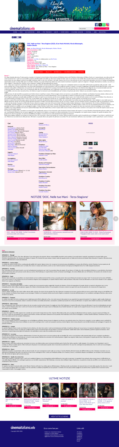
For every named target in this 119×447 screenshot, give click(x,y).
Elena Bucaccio (43, 178)
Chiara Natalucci (43, 137)
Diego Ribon (11, 144)
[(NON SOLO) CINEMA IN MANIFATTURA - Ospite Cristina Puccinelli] (32, 390)
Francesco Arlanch (13, 154)
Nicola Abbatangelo (47, 48)
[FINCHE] (105, 390)
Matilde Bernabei (43, 146)
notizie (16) (57, 72)
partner (79, 439)
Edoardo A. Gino (43, 155)
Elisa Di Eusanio (12, 135)
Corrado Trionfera (43, 191)
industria (102, 32)
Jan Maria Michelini (36, 48)
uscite (56, 32)
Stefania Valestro (43, 134)
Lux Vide (36, 59)
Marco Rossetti (12, 137)
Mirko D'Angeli (43, 173)
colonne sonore (77, 32)
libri (95, 32)
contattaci (79, 433)
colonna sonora (70, 72)
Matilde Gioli (11, 129)
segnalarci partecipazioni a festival (54, 435)
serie (38, 32)
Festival (81, 72)
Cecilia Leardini (43, 160)
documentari (30, 32)
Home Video (39, 72)
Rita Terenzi (42, 129)
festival (88, 32)
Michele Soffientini (13, 170)
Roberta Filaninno (12, 146)
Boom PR (45, 65)
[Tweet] (100, 26)
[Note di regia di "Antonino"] (50, 390)
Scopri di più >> (23, 238)
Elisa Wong (11, 141)
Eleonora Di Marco (44, 125)
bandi (78, 441)
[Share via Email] (17, 37)
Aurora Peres (11, 143)
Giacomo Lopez (43, 149)
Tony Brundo (11, 166)
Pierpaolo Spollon (12, 131)
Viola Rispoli (11, 155)
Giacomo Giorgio (12, 138)
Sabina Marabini (43, 182)
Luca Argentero (12, 128)
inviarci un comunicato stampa (53, 432)
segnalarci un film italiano (51, 433)
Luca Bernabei (43, 147)
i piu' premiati (47, 32)
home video (65, 32)
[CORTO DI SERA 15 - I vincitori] (69, 390)
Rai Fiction (54, 59)
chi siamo (79, 432)
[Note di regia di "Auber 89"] (13, 390)
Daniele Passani (43, 187)
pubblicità (79, 436)
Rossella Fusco (43, 135)
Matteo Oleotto (57, 48)
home (15, 32)
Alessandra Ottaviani (44, 150)
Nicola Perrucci (43, 141)
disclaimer (79, 438)
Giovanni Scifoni (12, 134)
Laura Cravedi (11, 140)
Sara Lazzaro (11, 132)
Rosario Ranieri (43, 169)
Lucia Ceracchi (12, 147)
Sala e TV (49, 72)
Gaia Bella (10, 149)
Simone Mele (11, 172)
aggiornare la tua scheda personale (54, 436)
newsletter (80, 435)
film (21, 32)
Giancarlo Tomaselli (44, 164)
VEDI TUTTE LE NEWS (59, 416)
